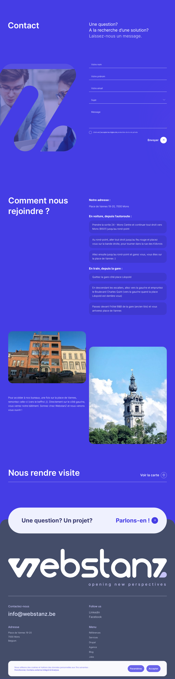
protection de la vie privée (127, 132)
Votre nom (96, 64)
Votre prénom (98, 76)
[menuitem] (165, 3)
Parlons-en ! (133, 520)
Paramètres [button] (136, 668)
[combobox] (128, 100)
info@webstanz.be (32, 614)
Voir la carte (149, 475)
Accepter (153, 668)
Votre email (97, 88)
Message (95, 112)
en (164, 3)
